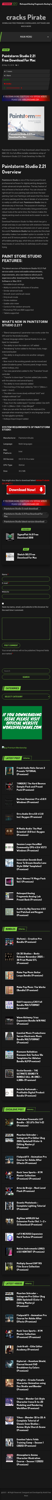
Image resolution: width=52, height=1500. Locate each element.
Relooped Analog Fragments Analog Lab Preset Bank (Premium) (29, 896)
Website (5, 592)
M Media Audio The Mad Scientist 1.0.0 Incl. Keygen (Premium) (31, 831)
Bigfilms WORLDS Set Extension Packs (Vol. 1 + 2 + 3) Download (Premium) (31, 1221)
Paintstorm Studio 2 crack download (21, 508)
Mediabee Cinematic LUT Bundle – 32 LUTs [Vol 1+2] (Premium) (30, 1122)
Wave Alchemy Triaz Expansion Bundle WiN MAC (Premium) (31, 1020)
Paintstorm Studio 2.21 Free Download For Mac (19, 58)
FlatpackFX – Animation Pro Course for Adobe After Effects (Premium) (32, 1160)
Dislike (8, 84)
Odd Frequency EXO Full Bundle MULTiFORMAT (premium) (29, 1005)
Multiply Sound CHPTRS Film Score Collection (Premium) (29, 1266)
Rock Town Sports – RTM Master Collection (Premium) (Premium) (30, 1175)
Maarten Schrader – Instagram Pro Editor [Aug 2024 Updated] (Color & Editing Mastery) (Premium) (31, 1141)
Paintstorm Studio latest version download (24, 521)
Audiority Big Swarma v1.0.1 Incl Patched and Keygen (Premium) (31, 912)
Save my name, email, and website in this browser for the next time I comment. (25, 608)
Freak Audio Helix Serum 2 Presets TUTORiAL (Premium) (31, 771)
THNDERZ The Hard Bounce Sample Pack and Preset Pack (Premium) (31, 786)
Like (7, 80)
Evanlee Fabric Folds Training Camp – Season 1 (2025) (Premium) (30, 1442)
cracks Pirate (26, 16)
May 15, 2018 (9, 65)
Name (5, 574)
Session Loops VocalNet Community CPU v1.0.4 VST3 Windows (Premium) (31, 847)
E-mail (5, 583)
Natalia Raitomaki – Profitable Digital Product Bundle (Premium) (30, 1092)
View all (26, 758)
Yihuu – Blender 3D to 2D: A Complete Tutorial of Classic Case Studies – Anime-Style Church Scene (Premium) (31, 1424)
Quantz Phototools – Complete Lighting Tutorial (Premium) (31, 1205)
